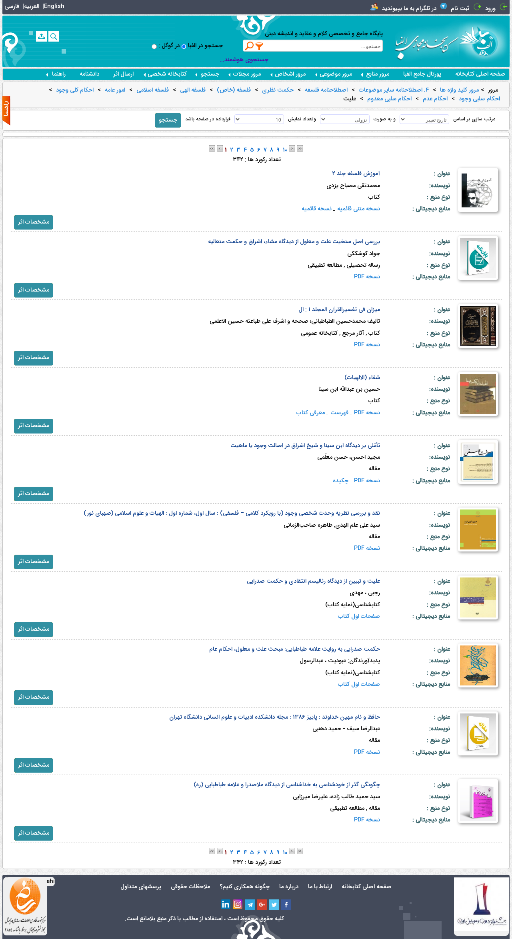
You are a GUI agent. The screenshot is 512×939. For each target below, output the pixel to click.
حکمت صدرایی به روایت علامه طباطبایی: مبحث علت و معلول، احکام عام (294, 649)
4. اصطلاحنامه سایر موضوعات (394, 90)
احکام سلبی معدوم (389, 99)
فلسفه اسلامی (152, 90)
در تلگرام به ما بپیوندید (409, 8)
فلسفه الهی (193, 90)
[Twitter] (274, 904)
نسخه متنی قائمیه (358, 209)
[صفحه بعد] (292, 148)
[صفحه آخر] (300, 148)
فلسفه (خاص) (234, 90)
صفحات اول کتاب (359, 616)
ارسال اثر (123, 74)
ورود (490, 8)
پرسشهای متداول (140, 886)
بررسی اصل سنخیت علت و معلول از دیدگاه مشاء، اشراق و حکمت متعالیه (294, 241)
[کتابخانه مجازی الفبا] (484, 41)
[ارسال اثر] (41, 36)
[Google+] (262, 904)
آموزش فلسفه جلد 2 (356, 173)
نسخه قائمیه (317, 209)
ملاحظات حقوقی (190, 886)
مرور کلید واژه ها (459, 90)
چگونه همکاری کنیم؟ (245, 886)
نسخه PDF (367, 277)
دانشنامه (89, 74)
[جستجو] (53, 36)
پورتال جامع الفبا (422, 74)
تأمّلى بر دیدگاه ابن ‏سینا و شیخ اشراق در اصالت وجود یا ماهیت (305, 445)
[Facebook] (286, 904)
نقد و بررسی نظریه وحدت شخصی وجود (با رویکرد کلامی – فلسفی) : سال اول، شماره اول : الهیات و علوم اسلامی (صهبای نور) (232, 513)
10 (285, 150)
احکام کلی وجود (75, 90)
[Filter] (259, 46)
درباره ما (288, 886)
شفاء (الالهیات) (362, 377)
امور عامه (115, 90)
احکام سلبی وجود (479, 99)
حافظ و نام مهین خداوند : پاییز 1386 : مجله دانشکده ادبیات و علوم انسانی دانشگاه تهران (274, 717)
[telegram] (250, 904)
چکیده (340, 480)
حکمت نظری (278, 90)
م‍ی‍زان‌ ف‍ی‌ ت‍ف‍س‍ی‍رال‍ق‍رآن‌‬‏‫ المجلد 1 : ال (339, 309)
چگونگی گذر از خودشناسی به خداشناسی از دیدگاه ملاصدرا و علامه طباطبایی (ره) (287, 784)
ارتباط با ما (320, 886)
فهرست (339, 413)
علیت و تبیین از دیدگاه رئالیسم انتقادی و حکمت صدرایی (313, 581)
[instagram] (238, 904)
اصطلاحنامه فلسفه (326, 90)
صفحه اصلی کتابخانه (480, 74)
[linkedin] (226, 904)
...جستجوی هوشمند (244, 59)
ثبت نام (460, 8)
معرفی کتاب (310, 413)
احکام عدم (435, 99)
